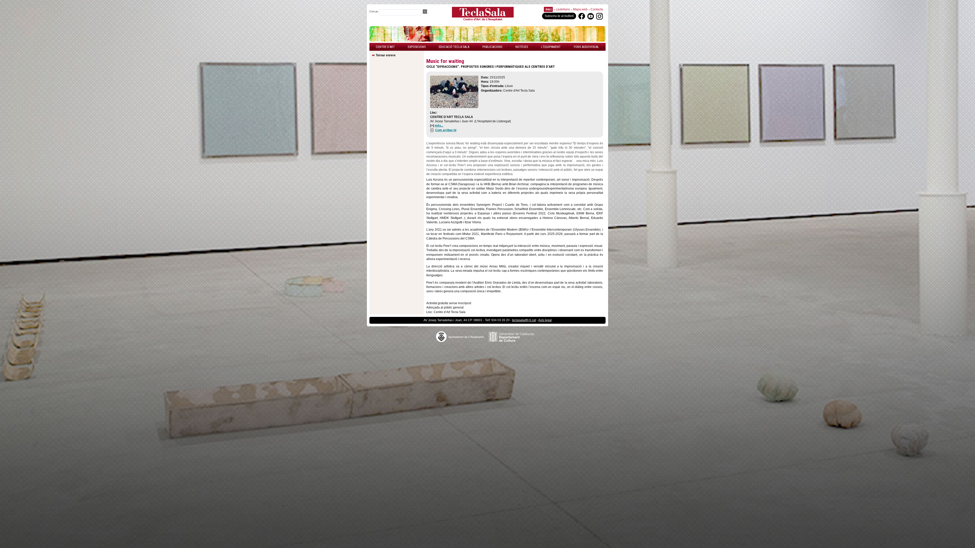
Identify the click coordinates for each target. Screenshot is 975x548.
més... (439, 125)
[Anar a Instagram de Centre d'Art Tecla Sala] (599, 16)
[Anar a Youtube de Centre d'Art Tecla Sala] (590, 16)
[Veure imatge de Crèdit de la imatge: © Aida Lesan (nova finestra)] (454, 107)
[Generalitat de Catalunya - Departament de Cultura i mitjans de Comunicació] (514, 336)
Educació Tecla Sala (454, 47)
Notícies (521, 47)
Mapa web (580, 9)
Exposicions (417, 47)
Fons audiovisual (586, 47)
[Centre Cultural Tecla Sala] (483, 20)
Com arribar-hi (445, 130)
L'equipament (551, 47)
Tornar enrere (386, 55)
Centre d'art (385, 47)
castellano (563, 9)
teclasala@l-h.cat (524, 320)
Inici (548, 9)
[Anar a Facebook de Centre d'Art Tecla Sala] (581, 16)
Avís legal (545, 320)
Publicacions (492, 47)
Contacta (597, 9)
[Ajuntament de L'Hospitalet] (462, 336)
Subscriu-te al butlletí (559, 16)
